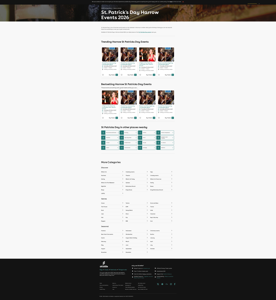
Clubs (107, 270)
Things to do (122, 270)
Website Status (128, 283)
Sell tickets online (141, 283)
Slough (147, 142)
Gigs (101, 270)
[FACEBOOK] (174, 284)
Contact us (114, 287)
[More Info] (103, 75)
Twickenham (129, 147)
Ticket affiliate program (130, 287)
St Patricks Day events (106, 8)
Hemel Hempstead (166, 132)
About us (114, 283)
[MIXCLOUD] (166, 284)
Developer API (128, 285)
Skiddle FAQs (140, 285)
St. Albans (166, 142)
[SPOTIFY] (162, 284)
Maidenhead (129, 142)
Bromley (129, 132)
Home (101, 283)
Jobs (113, 289)
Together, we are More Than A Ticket (143, 277)
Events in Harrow (117, 8)
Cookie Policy (102, 289)
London (110, 142)
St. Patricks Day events (145, 32)
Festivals (113, 270)
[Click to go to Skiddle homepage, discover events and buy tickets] (104, 264)
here (171, 1)
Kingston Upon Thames (166, 137)
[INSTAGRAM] (171, 284)
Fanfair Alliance (167, 274)
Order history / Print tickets (117, 285)
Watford (166, 147)
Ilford (147, 137)
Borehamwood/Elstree (110, 132)
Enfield (147, 132)
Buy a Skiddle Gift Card (142, 289)
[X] (158, 284)
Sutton (110, 147)
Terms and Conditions (104, 285)
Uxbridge (147, 147)
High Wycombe (129, 137)
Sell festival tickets (142, 287)
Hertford (110, 137)
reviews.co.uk (146, 268)
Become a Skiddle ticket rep (130, 289)
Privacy (101, 287)
